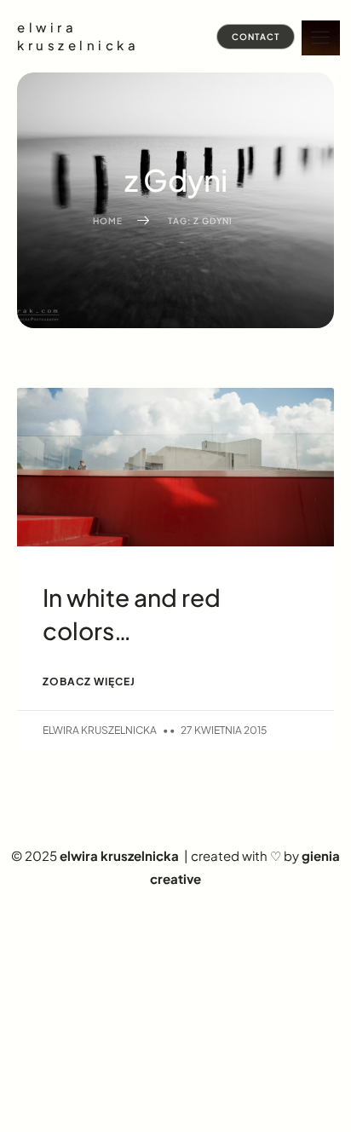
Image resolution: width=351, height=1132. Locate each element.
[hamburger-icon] (321, 37)
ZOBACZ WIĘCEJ (89, 681)
